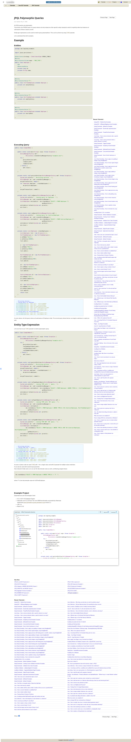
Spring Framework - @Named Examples (103, 236)
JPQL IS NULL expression (73, 581)
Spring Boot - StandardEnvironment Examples (104, 346)
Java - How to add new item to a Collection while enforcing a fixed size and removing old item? (88, 680)
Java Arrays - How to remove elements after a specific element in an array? (30, 613)
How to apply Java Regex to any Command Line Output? (79, 639)
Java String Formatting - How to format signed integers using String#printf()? (31, 630)
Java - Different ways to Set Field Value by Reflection (106, 301)
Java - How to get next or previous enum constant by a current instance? (83, 678)
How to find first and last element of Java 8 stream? (105, 275)
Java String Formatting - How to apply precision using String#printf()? (29, 646)
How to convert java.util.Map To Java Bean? (104, 264)
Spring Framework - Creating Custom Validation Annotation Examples (29, 663)
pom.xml (19, 546)
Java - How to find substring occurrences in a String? (105, 427)
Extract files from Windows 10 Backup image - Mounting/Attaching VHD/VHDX (84, 628)
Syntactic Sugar (97, 351)
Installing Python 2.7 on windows (101, 304)
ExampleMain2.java (25, 534)
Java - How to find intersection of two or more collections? (80, 689)
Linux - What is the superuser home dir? (103, 318)
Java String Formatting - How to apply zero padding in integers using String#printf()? (32, 628)
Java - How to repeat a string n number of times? (105, 267)
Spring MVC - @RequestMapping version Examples (105, 124)
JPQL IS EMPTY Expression (20, 595)
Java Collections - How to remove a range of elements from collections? (83, 665)
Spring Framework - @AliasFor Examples (103, 126)
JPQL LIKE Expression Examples (74, 584)
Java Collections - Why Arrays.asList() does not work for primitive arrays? (83, 602)
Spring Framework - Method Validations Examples (105, 214)
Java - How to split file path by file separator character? (79, 672)
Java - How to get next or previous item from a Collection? (80, 693)
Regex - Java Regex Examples (101, 323)
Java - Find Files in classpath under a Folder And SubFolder (27, 683)
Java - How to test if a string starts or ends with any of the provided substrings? (84, 704)
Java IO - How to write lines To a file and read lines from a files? (81, 608)
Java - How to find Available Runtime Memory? (104, 295)
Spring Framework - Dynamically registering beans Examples (27, 608)
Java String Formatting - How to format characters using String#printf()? (30, 650)
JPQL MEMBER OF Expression (21, 592)
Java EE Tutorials (23, 5)
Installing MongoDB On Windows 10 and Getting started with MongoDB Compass (85, 626)
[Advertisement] (66, 11)
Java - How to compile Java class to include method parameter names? (83, 702)
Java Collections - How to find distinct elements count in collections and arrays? (85, 610)
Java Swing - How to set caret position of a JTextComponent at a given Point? (84, 670)
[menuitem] (114, 2)
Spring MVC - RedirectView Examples (102, 122)
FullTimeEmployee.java (26, 536)
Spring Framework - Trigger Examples (102, 143)
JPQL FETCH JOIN (71, 590)
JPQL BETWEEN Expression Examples (76, 588)
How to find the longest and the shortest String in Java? (26, 707)
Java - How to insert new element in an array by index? (79, 659)
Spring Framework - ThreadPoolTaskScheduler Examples (26, 610)
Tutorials (12, 5)
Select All (106, 512)
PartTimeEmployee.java (26, 538)
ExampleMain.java (25, 532)
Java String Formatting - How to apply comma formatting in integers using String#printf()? (33, 637)
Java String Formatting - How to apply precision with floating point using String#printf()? (33, 641)
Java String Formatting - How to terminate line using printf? (27, 657)
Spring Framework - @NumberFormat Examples (104, 149)
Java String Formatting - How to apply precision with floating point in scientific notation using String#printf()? (105, 168)
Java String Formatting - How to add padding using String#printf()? (28, 648)
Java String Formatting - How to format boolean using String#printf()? (29, 652)
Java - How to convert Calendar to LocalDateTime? (105, 250)
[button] (16, 512)
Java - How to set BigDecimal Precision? (103, 396)
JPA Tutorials (35, 5)
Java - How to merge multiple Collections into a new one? (80, 691)
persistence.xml (23, 544)
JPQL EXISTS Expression (20, 584)
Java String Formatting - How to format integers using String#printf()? (29, 639)
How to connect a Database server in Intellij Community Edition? (81, 606)
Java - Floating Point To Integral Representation (104, 398)
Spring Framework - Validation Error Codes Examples (106, 220)
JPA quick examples (72, 592)
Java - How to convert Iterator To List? (102, 269)
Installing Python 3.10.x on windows (102, 212)
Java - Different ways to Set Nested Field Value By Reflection (81, 615)
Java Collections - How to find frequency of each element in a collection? (30, 698)
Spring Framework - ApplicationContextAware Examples (26, 674)
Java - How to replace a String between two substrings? (79, 711)
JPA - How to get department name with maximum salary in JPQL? (82, 663)
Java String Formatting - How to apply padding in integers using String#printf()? (31, 635)
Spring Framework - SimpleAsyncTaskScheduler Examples (27, 619)
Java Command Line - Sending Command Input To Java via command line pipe (84, 643)
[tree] (25, 530)
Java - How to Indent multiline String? (102, 253)
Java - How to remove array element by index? (104, 394)
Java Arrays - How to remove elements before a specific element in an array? (31, 615)
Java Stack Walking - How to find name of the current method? (81, 648)
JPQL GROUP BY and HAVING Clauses (23, 588)
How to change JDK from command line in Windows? (105, 417)
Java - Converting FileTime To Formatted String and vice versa (81, 632)
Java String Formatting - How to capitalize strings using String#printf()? (29, 654)
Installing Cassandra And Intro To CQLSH (103, 306)
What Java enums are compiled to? (102, 415)
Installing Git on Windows (99, 349)
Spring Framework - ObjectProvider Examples (104, 228)
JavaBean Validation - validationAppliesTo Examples (105, 222)
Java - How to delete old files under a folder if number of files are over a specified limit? (33, 687)
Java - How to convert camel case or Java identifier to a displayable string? (84, 708)
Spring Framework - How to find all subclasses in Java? (26, 626)
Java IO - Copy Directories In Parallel (102, 326)
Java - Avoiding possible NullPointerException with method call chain (29, 696)
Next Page (112, 17)
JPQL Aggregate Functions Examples (22, 590)
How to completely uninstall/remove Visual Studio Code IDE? (80, 646)
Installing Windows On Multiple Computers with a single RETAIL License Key (84, 641)
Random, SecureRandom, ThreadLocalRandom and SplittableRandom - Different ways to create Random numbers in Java (105, 383)
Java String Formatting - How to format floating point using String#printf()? (30, 643)
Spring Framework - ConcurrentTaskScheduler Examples (26, 624)
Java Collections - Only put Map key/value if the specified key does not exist (84, 604)
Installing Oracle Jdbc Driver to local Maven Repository (79, 657)
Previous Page (103, 17)
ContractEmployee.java (26, 528)
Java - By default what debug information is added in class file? (81, 695)
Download (113, 512)
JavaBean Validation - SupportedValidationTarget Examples (27, 670)
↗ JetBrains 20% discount (53, 2)
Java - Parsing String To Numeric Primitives (103, 255)
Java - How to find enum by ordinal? (102, 244)
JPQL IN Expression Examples (74, 586)
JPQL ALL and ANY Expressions (21, 581)
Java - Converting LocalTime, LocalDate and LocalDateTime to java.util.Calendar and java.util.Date (89, 668)
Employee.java (24, 530)
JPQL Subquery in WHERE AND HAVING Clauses (25, 586)
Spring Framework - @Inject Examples (102, 239)
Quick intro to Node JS (99, 360)
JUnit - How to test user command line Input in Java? (106, 234)
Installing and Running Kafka (100, 308)
